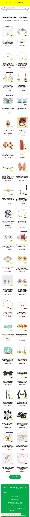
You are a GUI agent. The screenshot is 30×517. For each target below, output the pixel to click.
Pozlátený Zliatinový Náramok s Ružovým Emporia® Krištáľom (22, 468)
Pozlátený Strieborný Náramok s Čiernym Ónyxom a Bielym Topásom (8, 446)
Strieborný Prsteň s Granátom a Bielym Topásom (22, 245)
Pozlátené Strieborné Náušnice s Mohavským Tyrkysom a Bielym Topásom (22, 268)
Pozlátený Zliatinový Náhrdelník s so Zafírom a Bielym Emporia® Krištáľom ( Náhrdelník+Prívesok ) (8, 41)
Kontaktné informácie (15, 505)
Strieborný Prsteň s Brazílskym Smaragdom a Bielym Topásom (22, 41)
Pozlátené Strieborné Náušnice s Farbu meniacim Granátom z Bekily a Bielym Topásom (22, 200)
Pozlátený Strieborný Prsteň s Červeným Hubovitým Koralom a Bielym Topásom (8, 154)
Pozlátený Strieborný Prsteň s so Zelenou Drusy (22, 382)
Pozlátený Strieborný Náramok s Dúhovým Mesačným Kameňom (22, 223)
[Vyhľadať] (27, 11)
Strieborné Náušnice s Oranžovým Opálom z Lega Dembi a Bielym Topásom (22, 176)
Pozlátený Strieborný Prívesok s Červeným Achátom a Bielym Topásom (8, 132)
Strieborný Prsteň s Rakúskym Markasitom (8, 424)
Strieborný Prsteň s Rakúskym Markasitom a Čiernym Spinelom (22, 424)
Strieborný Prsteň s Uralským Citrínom (8, 268)
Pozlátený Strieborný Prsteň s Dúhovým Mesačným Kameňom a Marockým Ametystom (8, 223)
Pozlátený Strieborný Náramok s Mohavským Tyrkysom (22, 314)
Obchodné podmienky (15, 499)
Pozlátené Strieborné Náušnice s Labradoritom (22, 109)
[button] (1, 7)
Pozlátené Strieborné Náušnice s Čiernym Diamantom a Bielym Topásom (22, 87)
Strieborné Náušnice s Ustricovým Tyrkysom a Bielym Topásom (8, 290)
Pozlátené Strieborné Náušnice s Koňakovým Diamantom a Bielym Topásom (8, 87)
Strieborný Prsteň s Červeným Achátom (22, 153)
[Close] (19, 514)
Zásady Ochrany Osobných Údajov (15, 502)
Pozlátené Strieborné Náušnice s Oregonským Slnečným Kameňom (22, 359)
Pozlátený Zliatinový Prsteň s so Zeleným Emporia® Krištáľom (8, 468)
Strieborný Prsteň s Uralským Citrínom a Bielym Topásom (8, 199)
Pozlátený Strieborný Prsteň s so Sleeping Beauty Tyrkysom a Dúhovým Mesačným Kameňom (8, 336)
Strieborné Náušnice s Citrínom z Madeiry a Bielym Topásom (8, 246)
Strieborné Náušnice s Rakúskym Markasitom (8, 382)
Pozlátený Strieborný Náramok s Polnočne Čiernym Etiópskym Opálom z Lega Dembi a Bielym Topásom (8, 177)
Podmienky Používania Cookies (15, 503)
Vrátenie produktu (15, 500)
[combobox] (15, 11)
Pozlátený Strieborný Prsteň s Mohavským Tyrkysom (22, 335)
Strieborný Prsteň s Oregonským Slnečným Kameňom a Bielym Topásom (22, 291)
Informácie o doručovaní (15, 498)
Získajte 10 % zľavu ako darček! (10, 514)
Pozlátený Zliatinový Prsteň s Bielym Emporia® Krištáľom (22, 446)
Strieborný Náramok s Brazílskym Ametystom (22, 131)
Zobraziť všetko (15, 477)
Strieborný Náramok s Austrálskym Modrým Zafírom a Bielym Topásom (8, 64)
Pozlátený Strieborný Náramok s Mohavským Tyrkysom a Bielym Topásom (8, 314)
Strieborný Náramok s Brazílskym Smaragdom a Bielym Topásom (22, 64)
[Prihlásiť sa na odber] (26, 492)
